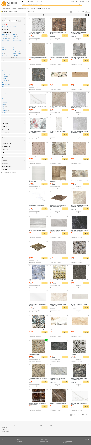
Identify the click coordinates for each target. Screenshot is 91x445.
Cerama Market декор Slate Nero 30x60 (57, 353)
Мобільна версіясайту (68, 442)
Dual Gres (15, 44)
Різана (4, 104)
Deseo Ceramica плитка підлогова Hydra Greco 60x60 (37, 330)
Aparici (15, 34)
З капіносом (5, 110)
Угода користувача (44, 441)
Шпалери (3, 425)
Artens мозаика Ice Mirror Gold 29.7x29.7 (58, 279)
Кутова (4, 112)
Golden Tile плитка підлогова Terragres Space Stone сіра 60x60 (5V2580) (79, 107)
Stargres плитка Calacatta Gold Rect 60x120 (58, 329)
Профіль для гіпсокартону (19, 425)
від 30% (14, 26)
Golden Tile (5, 49)
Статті (18, 443)
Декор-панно (5, 70)
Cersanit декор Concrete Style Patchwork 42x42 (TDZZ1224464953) (37, 33)
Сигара (4, 108)
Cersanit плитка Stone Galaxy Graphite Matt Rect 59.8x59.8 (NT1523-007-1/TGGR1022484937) (37, 82)
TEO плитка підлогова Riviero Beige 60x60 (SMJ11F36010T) (58, 107)
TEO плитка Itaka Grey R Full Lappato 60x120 (79, 180)
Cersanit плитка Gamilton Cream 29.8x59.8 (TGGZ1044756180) (58, 305)
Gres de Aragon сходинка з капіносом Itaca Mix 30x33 (38, 255)
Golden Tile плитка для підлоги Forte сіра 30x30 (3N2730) (58, 255)
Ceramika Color (6, 40)
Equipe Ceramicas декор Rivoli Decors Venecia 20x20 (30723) (80, 354)
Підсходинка (5, 80)
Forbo (15, 47)
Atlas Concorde (6, 38)
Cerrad (16, 42)
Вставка (4, 67)
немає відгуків (37, 38)
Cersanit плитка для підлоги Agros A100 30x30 (37, 157)
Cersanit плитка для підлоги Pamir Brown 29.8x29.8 (58, 33)
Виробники (19, 441)
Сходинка (5, 78)
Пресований (5, 102)
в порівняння (32, 39)
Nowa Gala (4, 55)
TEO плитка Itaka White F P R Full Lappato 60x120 (58, 132)
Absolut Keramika (6, 34)
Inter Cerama (16, 51)
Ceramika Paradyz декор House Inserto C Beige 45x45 (38, 379)
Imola (4, 51)
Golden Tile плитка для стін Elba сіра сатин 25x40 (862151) (37, 107)
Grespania (16, 49)
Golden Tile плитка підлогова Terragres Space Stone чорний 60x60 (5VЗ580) (79, 231)
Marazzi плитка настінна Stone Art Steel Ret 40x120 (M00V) (79, 305)
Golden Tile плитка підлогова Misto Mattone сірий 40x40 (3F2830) (79, 58)
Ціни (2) (86, 60)
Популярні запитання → (5, 429)
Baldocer (15, 38)
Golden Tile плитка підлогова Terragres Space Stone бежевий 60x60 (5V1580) (79, 206)
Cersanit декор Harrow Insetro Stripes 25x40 (37, 230)
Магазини (19, 439)
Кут (3, 82)
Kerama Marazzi (17, 53)
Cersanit (4, 44)
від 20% (9, 26)
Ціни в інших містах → (5, 431)
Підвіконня (5, 76)
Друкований (5, 100)
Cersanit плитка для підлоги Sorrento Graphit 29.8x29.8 (79, 255)
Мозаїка (4, 72)
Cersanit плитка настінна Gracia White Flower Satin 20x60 (58, 82)
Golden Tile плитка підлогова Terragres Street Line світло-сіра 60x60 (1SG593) (59, 58)
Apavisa (4, 36)
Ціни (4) (44, 35)
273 (83, 11)
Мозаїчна (4, 94)
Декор (4, 68)
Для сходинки (5, 93)
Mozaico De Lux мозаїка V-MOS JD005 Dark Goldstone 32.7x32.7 (37, 404)
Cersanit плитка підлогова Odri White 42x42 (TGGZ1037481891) (37, 181)
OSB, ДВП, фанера (42, 425)
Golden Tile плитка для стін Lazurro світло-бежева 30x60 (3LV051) (58, 231)
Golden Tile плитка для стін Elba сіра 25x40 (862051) (79, 404)
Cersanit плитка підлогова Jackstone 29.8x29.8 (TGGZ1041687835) (36, 354)
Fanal (14, 45)
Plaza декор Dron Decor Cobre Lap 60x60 (58, 403)
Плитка (4, 65)
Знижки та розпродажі (21, 437)
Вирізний (4, 91)
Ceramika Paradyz (7, 42)
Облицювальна (6, 96)
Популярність (38, 14)
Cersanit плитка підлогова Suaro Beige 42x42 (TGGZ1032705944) (59, 181)
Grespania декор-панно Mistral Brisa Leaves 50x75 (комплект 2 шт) (37, 132)
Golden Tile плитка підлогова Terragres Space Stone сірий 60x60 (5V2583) (79, 132)
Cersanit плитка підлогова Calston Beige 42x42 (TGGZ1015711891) (78, 157)
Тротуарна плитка (52, 425)
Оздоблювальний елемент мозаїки (10, 74)
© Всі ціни (3, 438)
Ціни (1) (44, 60)
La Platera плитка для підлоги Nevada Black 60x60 (79, 280)
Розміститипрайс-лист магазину (69, 438)
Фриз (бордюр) (6, 84)
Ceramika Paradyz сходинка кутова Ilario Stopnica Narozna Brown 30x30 (58, 206)
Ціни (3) (86, 109)
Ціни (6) (65, 35)
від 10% (3, 26)
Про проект (42, 437)
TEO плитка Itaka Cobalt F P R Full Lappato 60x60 (37, 280)
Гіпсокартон (9, 425)
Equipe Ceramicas (6, 45)
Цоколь (4, 86)
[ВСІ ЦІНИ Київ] (3, 5)
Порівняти (31, 11)
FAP (3, 47)
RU (73, 1)
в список (39, 39)
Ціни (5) (86, 35)
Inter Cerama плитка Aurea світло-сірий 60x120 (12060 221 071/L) (57, 379)
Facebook (42, 443)
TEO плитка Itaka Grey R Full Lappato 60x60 (58, 156)
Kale (3, 53)
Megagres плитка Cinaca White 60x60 (36, 205)
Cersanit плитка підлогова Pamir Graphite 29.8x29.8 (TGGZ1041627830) (79, 379)
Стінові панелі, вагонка (32, 425)
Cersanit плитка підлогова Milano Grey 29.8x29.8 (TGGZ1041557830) (78, 33)
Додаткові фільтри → (5, 433)
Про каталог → (4, 427)
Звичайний (5, 98)
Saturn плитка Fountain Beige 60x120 (78, 329)
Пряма (4, 106)
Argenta (15, 36)
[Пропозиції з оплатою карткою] (47, 18)
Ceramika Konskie (17, 40)
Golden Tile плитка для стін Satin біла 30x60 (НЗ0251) (37, 305)
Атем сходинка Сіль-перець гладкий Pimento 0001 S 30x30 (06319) (38, 58)
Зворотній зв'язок (44, 439)
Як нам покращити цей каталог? (10, 172)
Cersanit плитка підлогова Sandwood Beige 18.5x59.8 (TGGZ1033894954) (79, 82)
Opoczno (15, 55)
